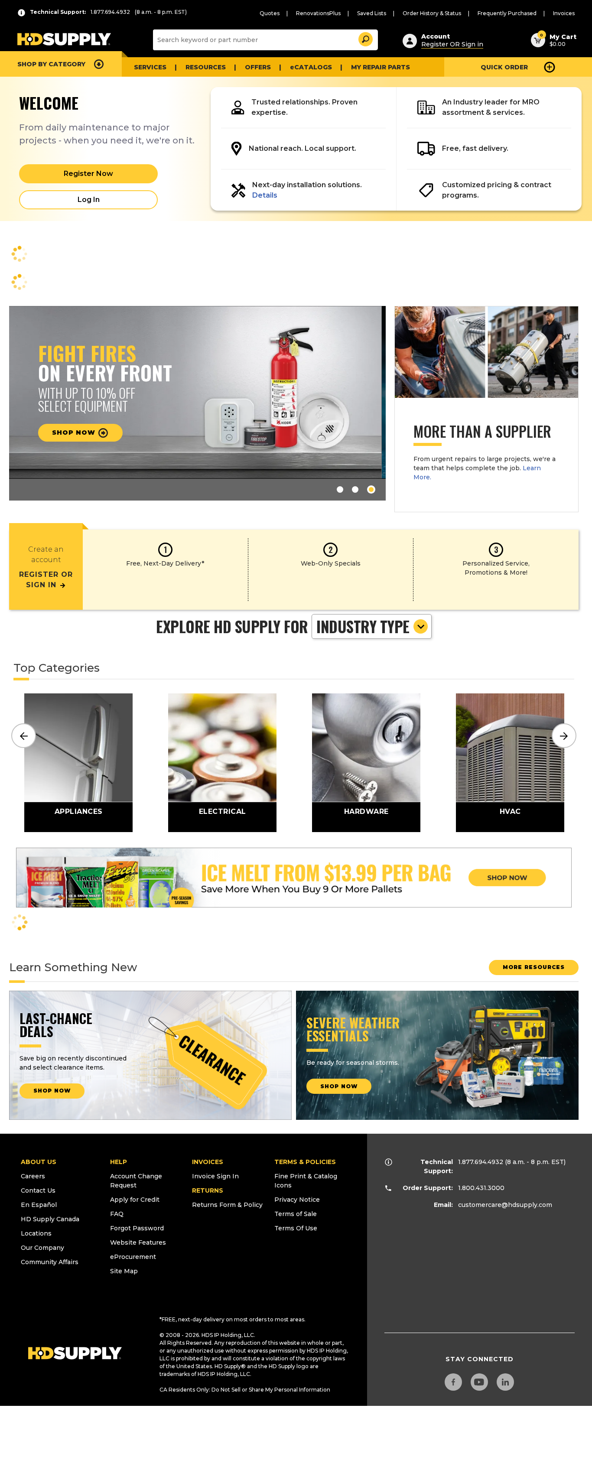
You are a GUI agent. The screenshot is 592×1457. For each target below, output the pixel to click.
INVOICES (207, 1162)
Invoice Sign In (215, 1176)
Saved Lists (371, 13)
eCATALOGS (311, 67)
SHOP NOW (52, 1090)
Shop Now (78, 432)
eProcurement (133, 1257)
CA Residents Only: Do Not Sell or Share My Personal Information (244, 1389)
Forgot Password (137, 1228)
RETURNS (207, 1190)
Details (264, 195)
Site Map (124, 1271)
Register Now (88, 173)
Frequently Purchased (507, 13)
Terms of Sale (295, 1214)
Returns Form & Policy (227, 1205)
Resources (205, 67)
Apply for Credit (134, 1199)
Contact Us (38, 1190)
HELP (118, 1162)
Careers (33, 1176)
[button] (365, 38)
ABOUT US (38, 1162)
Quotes (270, 13)
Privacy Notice (297, 1199)
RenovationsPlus (318, 13)
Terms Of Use (295, 1228)
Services (150, 67)
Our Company (42, 1248)
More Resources (534, 967)
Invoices (564, 13)
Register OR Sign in (452, 44)
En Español (39, 1205)
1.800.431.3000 (481, 1188)
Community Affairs (49, 1262)
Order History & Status (432, 13)
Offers (258, 67)
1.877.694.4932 (480, 1162)
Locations (36, 1233)
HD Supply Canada (50, 1219)
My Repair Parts (380, 67)
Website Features (138, 1242)
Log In (89, 199)
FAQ (117, 1214)
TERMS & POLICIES (305, 1162)
